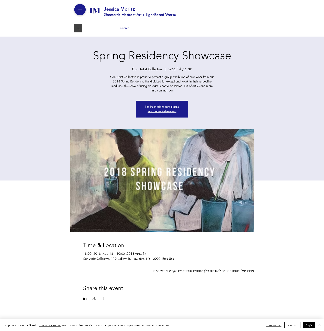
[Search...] (78, 28)
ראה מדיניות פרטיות (50, 325)
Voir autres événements (162, 111)
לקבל (309, 325)
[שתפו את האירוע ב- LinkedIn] (85, 298)
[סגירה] (319, 325)
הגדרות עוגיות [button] (273, 325)
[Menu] (80, 9)
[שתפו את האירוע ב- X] (94, 298)
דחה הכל (293, 325)
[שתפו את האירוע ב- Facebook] (103, 298)
